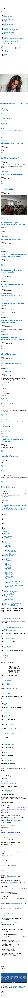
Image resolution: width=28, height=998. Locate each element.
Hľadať (2, 46)
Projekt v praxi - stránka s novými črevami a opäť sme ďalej (13, 255)
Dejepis (8, 563)
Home (4, 108)
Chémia (8, 589)
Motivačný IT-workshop (9, 456)
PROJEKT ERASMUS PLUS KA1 (11, 733)
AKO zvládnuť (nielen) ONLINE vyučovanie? (14, 508)
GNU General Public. (20, 987)
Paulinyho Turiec (10, 599)
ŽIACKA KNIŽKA (8, 51)
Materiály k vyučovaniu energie (16, 581)
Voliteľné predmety (10, 586)
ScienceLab (6, 647)
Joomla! (20, 986)
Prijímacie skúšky (7, 20)
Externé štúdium (7, 791)
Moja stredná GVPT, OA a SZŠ (10, 41)
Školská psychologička (8, 32)
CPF (4, 55)
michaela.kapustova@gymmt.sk (17, 926)
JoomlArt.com (15, 986)
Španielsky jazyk (10, 569)
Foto (25, 382)
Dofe (7, 558)
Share (2, 124)
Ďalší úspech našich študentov (11, 239)
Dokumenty (6, 18)
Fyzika (7, 564)
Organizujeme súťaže (8, 34)
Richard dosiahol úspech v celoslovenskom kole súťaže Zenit (13, 224)
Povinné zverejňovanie (8, 19)
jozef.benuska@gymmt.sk (17, 936)
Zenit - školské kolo (8, 487)
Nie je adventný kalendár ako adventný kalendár (11, 271)
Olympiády (8, 598)
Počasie (5, 54)
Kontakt (8, 545)
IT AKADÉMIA (7, 646)
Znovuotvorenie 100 (11, 551)
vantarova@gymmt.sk (5, 893)
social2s (6, 125)
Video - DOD (6, 715)
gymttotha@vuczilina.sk (15, 903)
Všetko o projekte (7, 712)
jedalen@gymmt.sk (10, 908)
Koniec (5, 531)
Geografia (8, 567)
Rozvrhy (5, 50)
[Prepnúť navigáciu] (1, 636)
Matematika (9, 572)
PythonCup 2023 (7, 189)
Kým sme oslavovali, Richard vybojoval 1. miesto (11, 321)
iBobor (3, 114)
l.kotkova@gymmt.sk (14, 882)
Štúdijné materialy (7, 752)
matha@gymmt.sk (9, 913)
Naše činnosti (6, 25)
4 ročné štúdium (10, 549)
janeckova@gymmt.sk (18, 888)
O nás (4, 23)
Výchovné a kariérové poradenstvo (11, 29)
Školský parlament (10, 553)
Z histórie (8, 547)
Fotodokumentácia (5, 496)
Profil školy (9, 544)
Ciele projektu (6, 682)
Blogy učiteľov (6, 657)
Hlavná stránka (6, 14)
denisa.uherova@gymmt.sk (14, 922)
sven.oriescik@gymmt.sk (13, 883)
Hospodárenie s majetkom (9, 39)
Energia (8, 578)
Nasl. (4, 529)
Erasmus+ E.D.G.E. (8, 693)
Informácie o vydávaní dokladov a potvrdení (13, 38)
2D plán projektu (7, 683)
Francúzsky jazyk (10, 565)
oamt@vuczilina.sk (12, 898)
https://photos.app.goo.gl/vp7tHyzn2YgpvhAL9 (12, 295)
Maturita (5, 15)
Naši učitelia (6, 36)
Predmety (5, 27)
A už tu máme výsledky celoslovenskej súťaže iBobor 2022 (13, 338)
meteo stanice (12, 961)
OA (4, 56)
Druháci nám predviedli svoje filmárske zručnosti (14, 505)
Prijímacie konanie (7, 790)
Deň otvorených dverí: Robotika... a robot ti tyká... (14, 714)
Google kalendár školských (15, 164)
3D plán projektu (7, 680)
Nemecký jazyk (9, 573)
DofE (4, 21)
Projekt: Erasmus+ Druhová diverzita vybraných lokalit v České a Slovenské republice (14, 617)
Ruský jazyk (9, 574)
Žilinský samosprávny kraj (13, 820)
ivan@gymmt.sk (12, 931)
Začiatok (5, 514)
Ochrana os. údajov (7, 16)
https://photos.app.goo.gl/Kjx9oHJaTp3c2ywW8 (12, 363)
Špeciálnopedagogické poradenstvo (11, 30)
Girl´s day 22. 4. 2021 (8, 507)
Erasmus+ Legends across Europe (11, 638)
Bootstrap (2, 988)
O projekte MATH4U (8, 724)
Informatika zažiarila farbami (12, 143)
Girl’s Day (4, 389)
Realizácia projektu (7, 684)
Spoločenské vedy (10, 587)
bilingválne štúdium (10, 550)
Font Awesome (11, 990)
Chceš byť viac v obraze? (10, 158)
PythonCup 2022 (7, 404)
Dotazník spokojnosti (8, 760)
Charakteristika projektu (8, 744)
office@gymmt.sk (7, 863)
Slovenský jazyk (10, 576)
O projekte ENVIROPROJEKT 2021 (12, 630)
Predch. (5, 515)
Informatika (9, 571)
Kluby (4, 704)
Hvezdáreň (8, 568)
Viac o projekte (6, 743)
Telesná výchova (10, 577)
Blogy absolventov (7, 735)
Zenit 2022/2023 (6, 371)
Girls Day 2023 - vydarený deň (12, 174)
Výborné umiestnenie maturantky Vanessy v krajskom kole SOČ (13, 421)
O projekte (5, 655)
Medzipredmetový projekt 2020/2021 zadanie (13, 509)
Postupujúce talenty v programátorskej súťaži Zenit (12, 130)
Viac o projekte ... (7, 685)
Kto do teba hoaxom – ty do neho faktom (12, 773)
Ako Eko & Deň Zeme (14, 580)
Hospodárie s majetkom (11, 554)
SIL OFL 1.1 (24, 990)
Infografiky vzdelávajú (9, 354)
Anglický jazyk (9, 560)
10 (4, 528)
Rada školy (6, 28)
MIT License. (5, 990)
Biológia (8, 562)
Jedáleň (5, 33)
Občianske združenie (8, 24)
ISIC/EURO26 (6, 37)
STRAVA (5, 53)
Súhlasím (14, 982)
